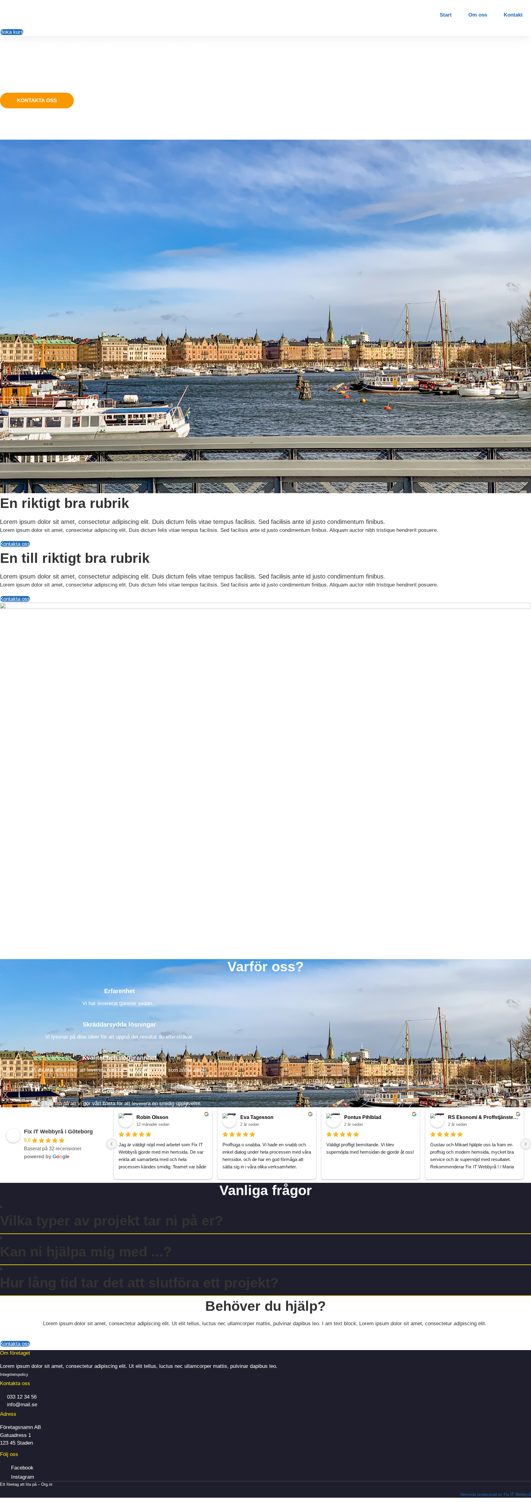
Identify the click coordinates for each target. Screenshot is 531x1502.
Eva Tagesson (256, 1117)
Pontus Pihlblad (362, 1117)
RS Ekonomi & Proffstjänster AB (483, 1117)
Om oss (477, 15)
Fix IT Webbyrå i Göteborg (58, 1131)
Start (446, 15)
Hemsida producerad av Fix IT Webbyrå (495, 1494)
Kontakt (513, 15)
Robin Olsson (152, 1117)
